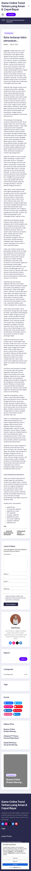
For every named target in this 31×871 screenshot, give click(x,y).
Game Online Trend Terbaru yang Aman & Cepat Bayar (13, 6)
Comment (7, 554)
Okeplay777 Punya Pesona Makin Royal (11, 737)
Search (23, 659)
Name (6, 574)
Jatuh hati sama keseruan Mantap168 (8, 532)
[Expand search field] (2, 14)
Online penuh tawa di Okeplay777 (21, 532)
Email (6, 581)
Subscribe (11, 14)
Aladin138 (6, 50)
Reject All (15, 861)
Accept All (15, 864)
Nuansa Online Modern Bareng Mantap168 (10, 731)
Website (6, 589)
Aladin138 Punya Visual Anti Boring (10, 744)
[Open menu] (29, 6)
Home (3, 20)
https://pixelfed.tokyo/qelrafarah (14, 474)
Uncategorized (9, 33)
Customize (15, 858)
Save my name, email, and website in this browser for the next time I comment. (16, 598)
